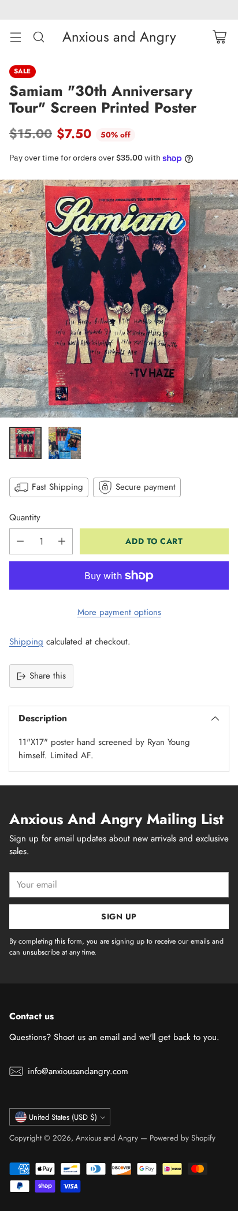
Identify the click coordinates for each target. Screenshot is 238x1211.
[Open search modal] (38, 37)
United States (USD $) (63, 1117)
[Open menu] (15, 37)
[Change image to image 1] (25, 443)
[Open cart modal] (219, 37)
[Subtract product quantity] (20, 541)
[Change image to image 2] (65, 443)
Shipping (26, 641)
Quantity (24, 517)
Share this (47, 675)
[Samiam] (119, 299)
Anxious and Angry (107, 1137)
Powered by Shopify (182, 1137)
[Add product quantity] (61, 541)
